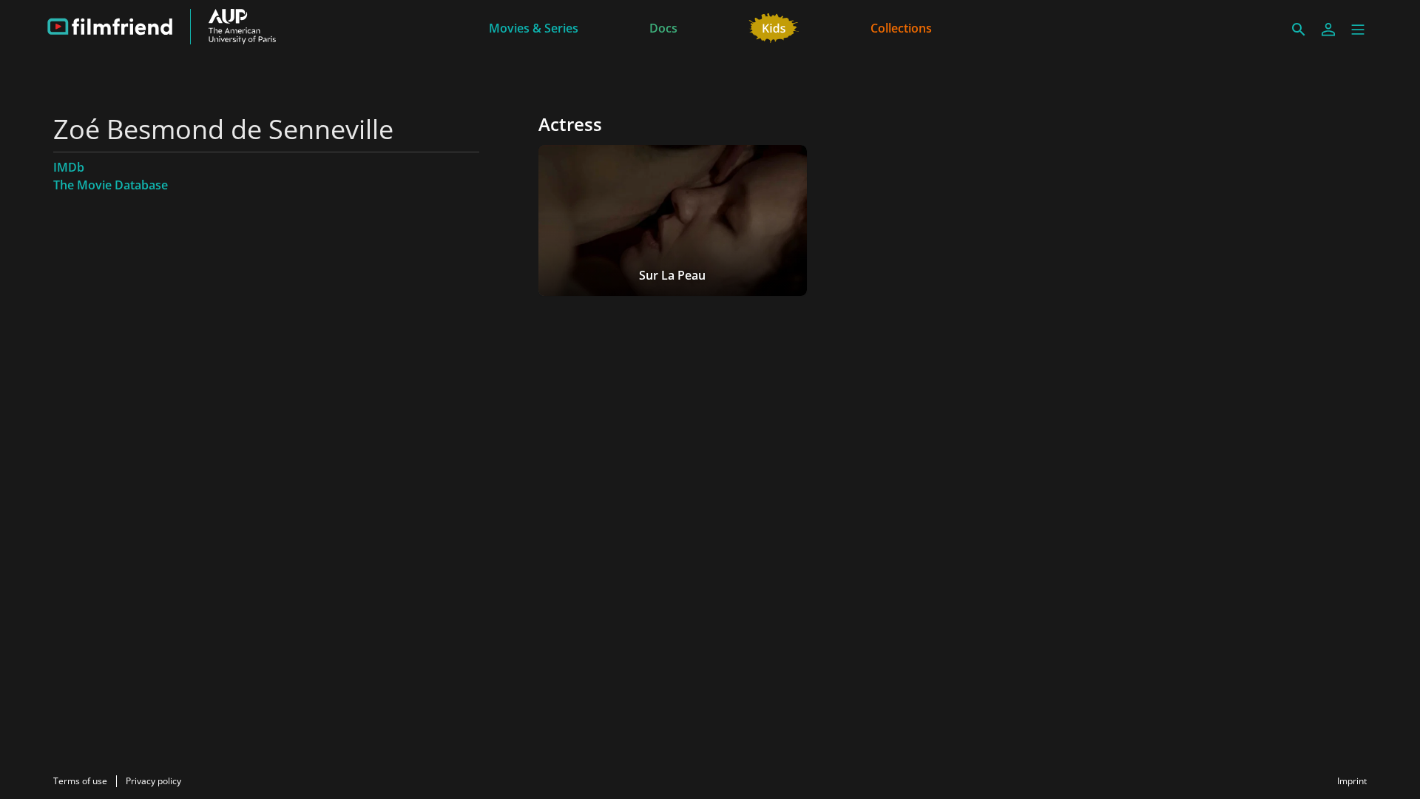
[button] (1358, 29)
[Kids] (774, 26)
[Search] (1299, 29)
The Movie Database (110, 185)
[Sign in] (1328, 29)
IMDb (68, 167)
